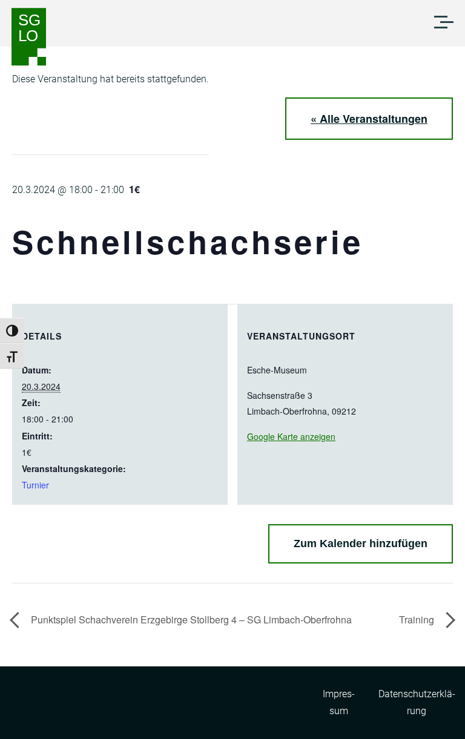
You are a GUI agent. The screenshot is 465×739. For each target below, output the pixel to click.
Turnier (35, 485)
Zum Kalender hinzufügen (360, 543)
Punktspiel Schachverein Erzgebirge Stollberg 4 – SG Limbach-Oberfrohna (190, 619)
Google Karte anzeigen (291, 436)
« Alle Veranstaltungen (369, 118)
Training (418, 619)
